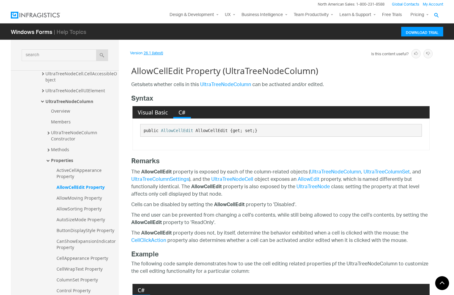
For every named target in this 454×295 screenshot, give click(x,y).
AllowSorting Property (79, 209)
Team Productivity (311, 15)
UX (228, 15)
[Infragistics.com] (42, 15)
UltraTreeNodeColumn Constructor (75, 136)
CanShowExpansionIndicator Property (87, 244)
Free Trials (392, 15)
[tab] (152, 112)
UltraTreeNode (313, 187)
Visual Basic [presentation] (153, 112)
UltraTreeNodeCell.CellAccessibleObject (81, 77)
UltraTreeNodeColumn (69, 101)
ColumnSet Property (77, 280)
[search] (102, 55)
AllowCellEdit (177, 130)
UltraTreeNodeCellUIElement (75, 90)
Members (61, 122)
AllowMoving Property (79, 198)
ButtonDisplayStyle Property (85, 230)
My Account (433, 4)
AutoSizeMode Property (81, 219)
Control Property (73, 290)
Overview (60, 111)
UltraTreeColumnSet (387, 172)
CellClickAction (148, 241)
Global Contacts (405, 4)
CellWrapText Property (80, 269)
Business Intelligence (262, 15)
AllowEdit (309, 180)
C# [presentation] (182, 112)
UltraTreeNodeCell (232, 180)
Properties (62, 160)
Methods (60, 149)
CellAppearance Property (82, 258)
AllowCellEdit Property (81, 187)
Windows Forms (32, 32)
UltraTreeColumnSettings (160, 180)
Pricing (417, 15)
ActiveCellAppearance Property (80, 173)
